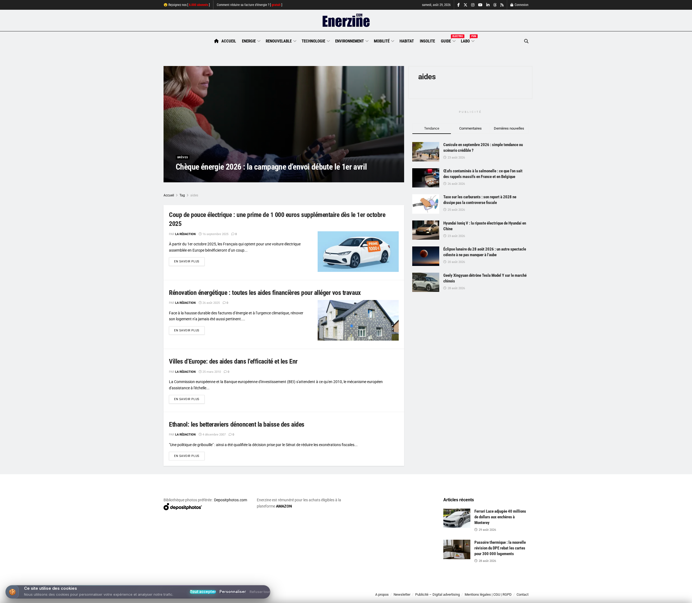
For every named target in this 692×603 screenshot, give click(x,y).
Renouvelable (279, 41)
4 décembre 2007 (214, 434)
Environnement (349, 41)
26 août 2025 (211, 303)
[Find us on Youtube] (480, 5)
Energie (249, 41)
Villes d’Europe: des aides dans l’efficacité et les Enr (233, 361)
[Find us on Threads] (495, 5)
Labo (467, 40)
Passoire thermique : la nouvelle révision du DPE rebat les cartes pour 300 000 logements (500, 548)
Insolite (427, 41)
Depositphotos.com (230, 500)
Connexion (521, 5)
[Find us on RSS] (502, 5)
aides (194, 195)
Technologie (313, 41)
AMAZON (284, 506)
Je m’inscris (500, 587)
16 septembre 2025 (215, 234)
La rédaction (192, 177)
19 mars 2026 (218, 177)
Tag (182, 195)
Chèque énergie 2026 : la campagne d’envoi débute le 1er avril (271, 167)
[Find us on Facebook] (458, 5)
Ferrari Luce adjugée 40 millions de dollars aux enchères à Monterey (500, 517)
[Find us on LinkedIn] (488, 5)
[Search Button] (526, 41)
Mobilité (382, 41)
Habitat (407, 41)
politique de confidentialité (340, 597)
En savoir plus (189, 261)
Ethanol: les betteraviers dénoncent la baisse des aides (236, 424)
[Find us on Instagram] (472, 5)
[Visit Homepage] (346, 21)
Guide (448, 40)
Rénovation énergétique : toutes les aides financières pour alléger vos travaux (265, 292)
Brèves (182, 157)
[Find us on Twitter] (465, 5)
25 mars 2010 (211, 372)
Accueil (228, 41)
